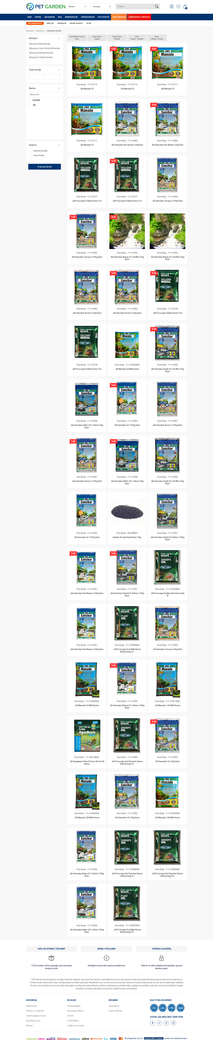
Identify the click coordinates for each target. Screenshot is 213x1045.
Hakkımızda (31, 1006)
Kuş (60, 17)
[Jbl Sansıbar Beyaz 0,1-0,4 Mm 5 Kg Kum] (127, 231)
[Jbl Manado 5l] (86, 63)
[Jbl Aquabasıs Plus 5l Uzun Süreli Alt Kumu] (86, 735)
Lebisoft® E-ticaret (154, 1038)
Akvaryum (49, 17)
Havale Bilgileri (74, 1006)
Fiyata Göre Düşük (96, 38)
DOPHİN (36, 100)
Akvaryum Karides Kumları (41, 53)
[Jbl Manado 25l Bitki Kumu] (86, 791)
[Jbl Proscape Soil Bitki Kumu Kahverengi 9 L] (127, 904)
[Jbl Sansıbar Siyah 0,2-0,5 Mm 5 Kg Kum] (167, 343)
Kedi (30, 17)
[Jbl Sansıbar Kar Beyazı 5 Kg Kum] (127, 119)
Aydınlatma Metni (75, 1011)
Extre (88, 23)
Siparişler (61, 23)
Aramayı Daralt (45, 167)
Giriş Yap (50, 23)
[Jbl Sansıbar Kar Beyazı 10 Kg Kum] (86, 567)
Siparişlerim (114, 1006)
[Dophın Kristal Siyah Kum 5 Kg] (127, 511)
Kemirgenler (71, 17)
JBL (34, 105)
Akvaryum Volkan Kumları (41, 57)
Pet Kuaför (103, 17)
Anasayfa (30, 31)
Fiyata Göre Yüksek (116, 38)
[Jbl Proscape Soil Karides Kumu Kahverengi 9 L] (127, 735)
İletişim (29, 1025)
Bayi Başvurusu (35, 23)
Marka (32, 88)
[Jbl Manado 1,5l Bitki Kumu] (167, 679)
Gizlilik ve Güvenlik (75, 1025)
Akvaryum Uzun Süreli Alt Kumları (44, 48)
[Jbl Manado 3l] (167, 63)
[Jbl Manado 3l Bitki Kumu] (86, 679)
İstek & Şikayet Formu (36, 1016)
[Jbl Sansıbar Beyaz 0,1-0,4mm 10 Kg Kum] (127, 679)
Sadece (33, 145)
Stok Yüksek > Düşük (156, 38)
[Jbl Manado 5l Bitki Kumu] (127, 343)
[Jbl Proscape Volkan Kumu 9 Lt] (167, 287)
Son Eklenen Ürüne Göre (77, 38)
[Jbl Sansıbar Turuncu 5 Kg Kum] (167, 623)
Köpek (38, 17)
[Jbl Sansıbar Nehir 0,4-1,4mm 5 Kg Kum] (86, 399)
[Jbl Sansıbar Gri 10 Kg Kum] (127, 399)
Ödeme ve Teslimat (35, 1011)
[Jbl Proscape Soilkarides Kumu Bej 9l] (167, 567)
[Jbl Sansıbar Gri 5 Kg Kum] (167, 735)
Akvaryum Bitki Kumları (39, 44)
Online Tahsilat (76, 23)
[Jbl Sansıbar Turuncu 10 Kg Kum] (167, 175)
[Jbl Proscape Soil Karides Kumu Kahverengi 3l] (127, 848)
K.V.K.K (70, 1016)
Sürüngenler (87, 17)
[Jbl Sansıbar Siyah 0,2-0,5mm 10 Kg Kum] (167, 511)
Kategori (33, 38)
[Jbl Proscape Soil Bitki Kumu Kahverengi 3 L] (127, 623)
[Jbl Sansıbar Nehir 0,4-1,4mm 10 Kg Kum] (86, 904)
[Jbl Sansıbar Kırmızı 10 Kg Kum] (167, 399)
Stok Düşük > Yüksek (137, 38)
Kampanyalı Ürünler (139, 17)
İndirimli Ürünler (40, 151)
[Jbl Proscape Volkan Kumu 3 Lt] (86, 175)
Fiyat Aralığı (35, 69)
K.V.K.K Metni (73, 1021)
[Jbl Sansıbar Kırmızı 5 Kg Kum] (86, 287)
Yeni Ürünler (118, 17)
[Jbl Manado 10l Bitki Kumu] (167, 791)
